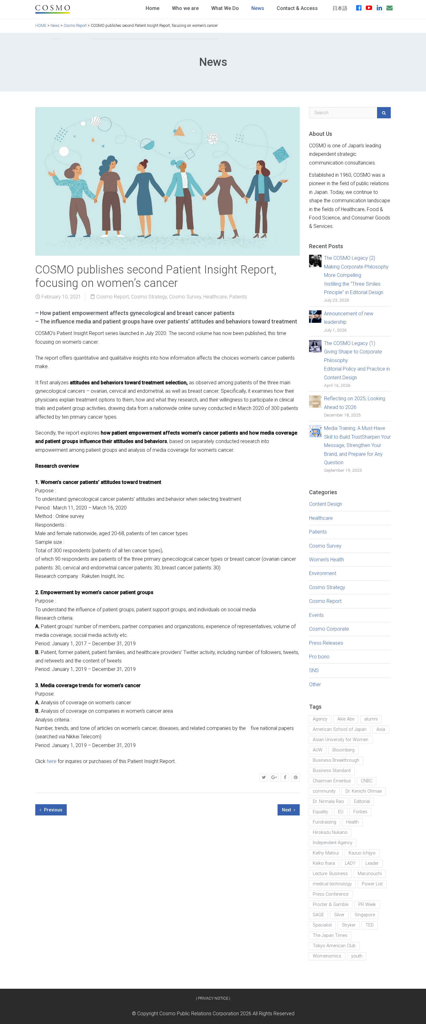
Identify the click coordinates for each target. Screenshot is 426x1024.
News (257, 8)
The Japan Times (330, 935)
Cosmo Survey (185, 297)
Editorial (362, 801)
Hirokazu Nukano (330, 832)
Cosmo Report (112, 297)
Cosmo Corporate (329, 629)
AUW (317, 750)
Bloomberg (343, 750)
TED (369, 925)
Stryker (349, 925)
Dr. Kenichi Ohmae (364, 791)
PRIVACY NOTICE (213, 998)
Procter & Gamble (330, 904)
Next (287, 809)
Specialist (322, 925)
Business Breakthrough (336, 760)
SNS (314, 670)
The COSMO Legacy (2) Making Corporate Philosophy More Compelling (356, 275)
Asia (380, 729)
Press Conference (330, 894)
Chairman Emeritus (332, 781)
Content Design (325, 504)
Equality (320, 812)
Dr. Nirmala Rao (328, 801)
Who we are (185, 8)
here (51, 761)
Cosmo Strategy (149, 297)
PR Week (367, 904)
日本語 (339, 8)
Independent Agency (332, 842)
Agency (320, 719)
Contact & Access (297, 8)
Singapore (365, 915)
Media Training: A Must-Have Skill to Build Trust (357, 445)
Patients (238, 297)
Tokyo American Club (334, 945)
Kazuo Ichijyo (362, 853)
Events (316, 615)
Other (315, 684)
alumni (371, 719)
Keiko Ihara (324, 863)
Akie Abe (345, 719)
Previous (52, 809)
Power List (372, 884)
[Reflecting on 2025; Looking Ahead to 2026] (315, 401)
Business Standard (332, 770)
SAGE (318, 915)
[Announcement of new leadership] (315, 316)
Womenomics (327, 956)
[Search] (384, 112)
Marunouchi (370, 873)
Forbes (360, 812)
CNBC (366, 781)
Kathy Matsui (326, 853)
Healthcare (215, 297)
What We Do (225, 8)
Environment (322, 573)
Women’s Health (326, 560)
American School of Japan (339, 729)
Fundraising (324, 822)
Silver (339, 915)
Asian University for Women (340, 739)
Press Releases (326, 643)
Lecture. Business (330, 873)
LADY (350, 863)
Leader (372, 863)
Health (352, 822)
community (324, 791)
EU (340, 812)
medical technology (332, 884)
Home (152, 8)
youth (356, 956)
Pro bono (319, 657)
